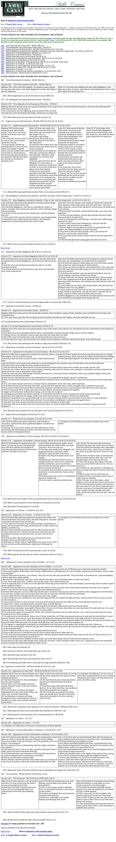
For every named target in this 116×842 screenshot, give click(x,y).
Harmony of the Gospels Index (21, 21)
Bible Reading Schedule (41, 24)
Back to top (5, 831)
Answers (4, 824)
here (49, 38)
